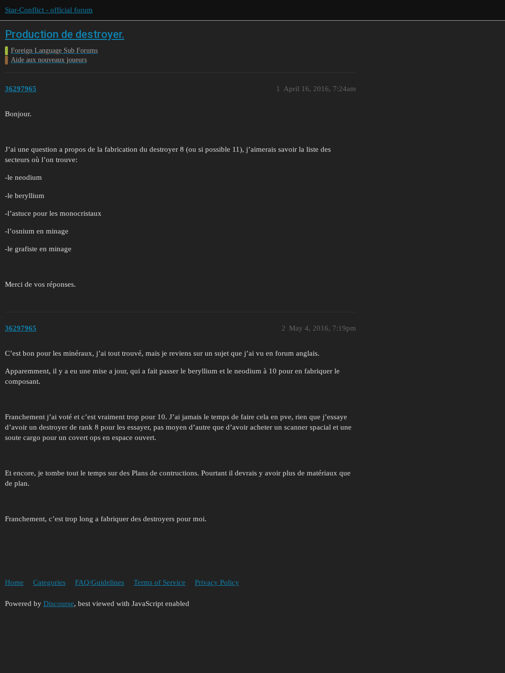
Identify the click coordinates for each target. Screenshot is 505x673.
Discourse (58, 603)
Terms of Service (159, 582)
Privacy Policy (217, 582)
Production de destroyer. (64, 34)
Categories (49, 582)
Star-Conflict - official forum (49, 10)
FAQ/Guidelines (99, 582)
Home (14, 582)
